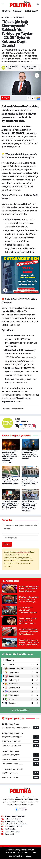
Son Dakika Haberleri (12, 831)
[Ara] (38, 4)
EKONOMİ (17, 11)
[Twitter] (25, 426)
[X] (20, 809)
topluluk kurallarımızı (22, 552)
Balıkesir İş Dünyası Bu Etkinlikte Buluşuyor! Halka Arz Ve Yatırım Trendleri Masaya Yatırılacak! (10, 505)
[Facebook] (21, 426)
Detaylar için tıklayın (20, 710)
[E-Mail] (17, 426)
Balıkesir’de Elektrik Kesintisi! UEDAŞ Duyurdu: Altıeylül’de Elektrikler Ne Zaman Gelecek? (30, 454)
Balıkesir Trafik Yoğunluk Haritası (16, 824)
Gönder (7, 544)
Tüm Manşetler (10, 829)
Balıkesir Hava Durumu (13, 819)
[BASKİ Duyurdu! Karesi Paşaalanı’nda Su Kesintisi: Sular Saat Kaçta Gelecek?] (11, 471)
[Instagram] (29, 426)
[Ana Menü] (2, 4)
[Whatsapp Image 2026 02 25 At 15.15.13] (20, 274)
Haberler (5, 17)
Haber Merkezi (21, 421)
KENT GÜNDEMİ (18, 17)
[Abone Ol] (38, 98)
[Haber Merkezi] (7, 423)
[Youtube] (34, 426)
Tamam (28, 856)
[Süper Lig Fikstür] (38, 718)
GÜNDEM (6, 11)
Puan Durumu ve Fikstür (13, 826)
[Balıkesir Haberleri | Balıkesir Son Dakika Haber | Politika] (20, 4)
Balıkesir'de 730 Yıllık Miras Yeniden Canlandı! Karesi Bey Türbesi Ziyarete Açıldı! (30, 481)
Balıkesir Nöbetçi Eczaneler (15, 816)
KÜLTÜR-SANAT (31, 11)
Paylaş (6, 98)
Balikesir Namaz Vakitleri (14, 821)
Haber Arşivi (9, 834)
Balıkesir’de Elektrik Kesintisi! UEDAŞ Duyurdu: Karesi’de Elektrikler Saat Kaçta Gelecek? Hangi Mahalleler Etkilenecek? (10, 456)
